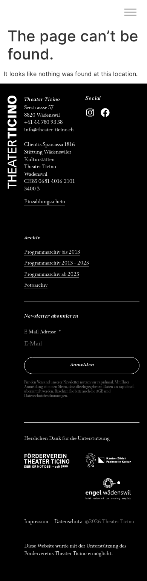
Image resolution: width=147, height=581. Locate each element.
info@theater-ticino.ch (49, 129)
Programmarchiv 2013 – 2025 (56, 263)
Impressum (36, 521)
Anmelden (82, 365)
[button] (130, 12)
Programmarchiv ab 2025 (51, 274)
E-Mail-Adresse (40, 332)
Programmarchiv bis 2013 (52, 252)
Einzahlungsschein (44, 201)
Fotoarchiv (35, 285)
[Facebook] (105, 112)
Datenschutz (68, 521)
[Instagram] (90, 112)
